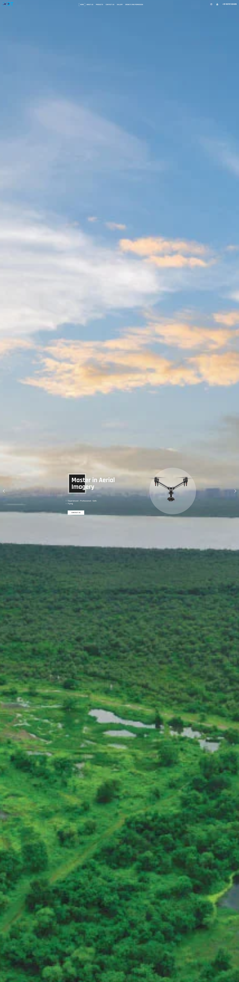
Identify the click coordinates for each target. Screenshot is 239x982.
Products (99, 4)
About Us (89, 4)
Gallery (120, 4)
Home (82, 4)
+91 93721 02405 (229, 4)
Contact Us (110, 4)
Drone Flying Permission (134, 4)
